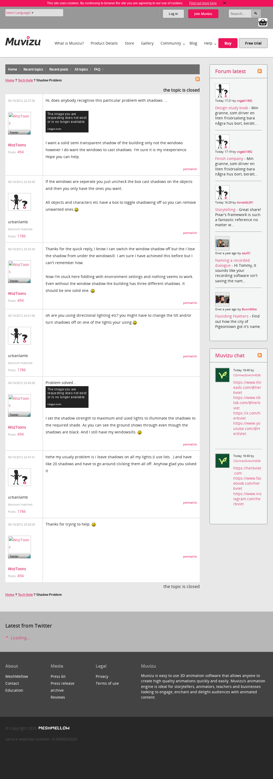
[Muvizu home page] (23, 39)
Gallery (147, 43)
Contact (12, 683)
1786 (21, 235)
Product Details (104, 43)
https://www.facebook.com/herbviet (247, 483)
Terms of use (107, 683)
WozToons (17, 144)
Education (14, 690)
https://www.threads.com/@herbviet (247, 387)
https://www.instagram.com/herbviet (247, 498)
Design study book (232, 107)
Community (170, 43)
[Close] (224, 3)
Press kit (58, 676)
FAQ (97, 69)
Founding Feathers (232, 316)
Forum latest (230, 71)
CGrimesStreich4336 (246, 375)
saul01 (246, 253)
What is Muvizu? (69, 43)
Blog (193, 43)
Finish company (229, 158)
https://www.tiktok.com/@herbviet (246, 402)
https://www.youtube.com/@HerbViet (246, 428)
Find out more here (203, 3)
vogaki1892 (244, 101)
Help (208, 43)
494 (20, 151)
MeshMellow (16, 676)
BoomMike (249, 309)
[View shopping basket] (262, 22)
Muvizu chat (229, 355)
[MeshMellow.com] (53, 728)
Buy (227, 43)
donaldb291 (245, 202)
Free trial (253, 43)
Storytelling (225, 209)
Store (129, 43)
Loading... (20, 638)
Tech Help (25, 80)
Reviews (58, 697)
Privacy (102, 676)
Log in (173, 13)
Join (203, 13)
